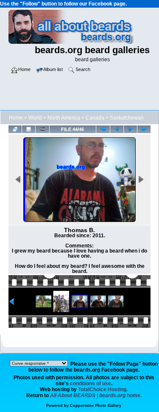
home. (96, 395)
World (35, 118)
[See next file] (130, 129)
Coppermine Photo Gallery (95, 405)
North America (63, 118)
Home (16, 118)
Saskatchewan (127, 118)
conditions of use (90, 383)
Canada (95, 118)
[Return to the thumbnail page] (15, 129)
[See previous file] (116, 129)
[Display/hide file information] (28, 129)
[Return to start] (102, 129)
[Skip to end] (144, 129)
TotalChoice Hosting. (103, 389)
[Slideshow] (42, 129)
